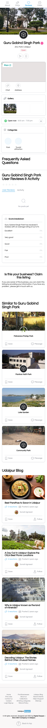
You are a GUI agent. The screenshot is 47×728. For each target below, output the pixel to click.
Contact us (9, 699)
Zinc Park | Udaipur (23, 47)
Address (18, 90)
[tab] (8, 190)
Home (9, 694)
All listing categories (23, 701)
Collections (23, 699)
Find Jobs (8, 697)
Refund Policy (23, 703)
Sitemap (38, 701)
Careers (8, 701)
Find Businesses (23, 694)
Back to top (27, 724)
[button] (20, 56)
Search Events (38, 697)
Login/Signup (8, 703)
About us (23, 697)
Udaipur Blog (38, 694)
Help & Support (38, 699)
